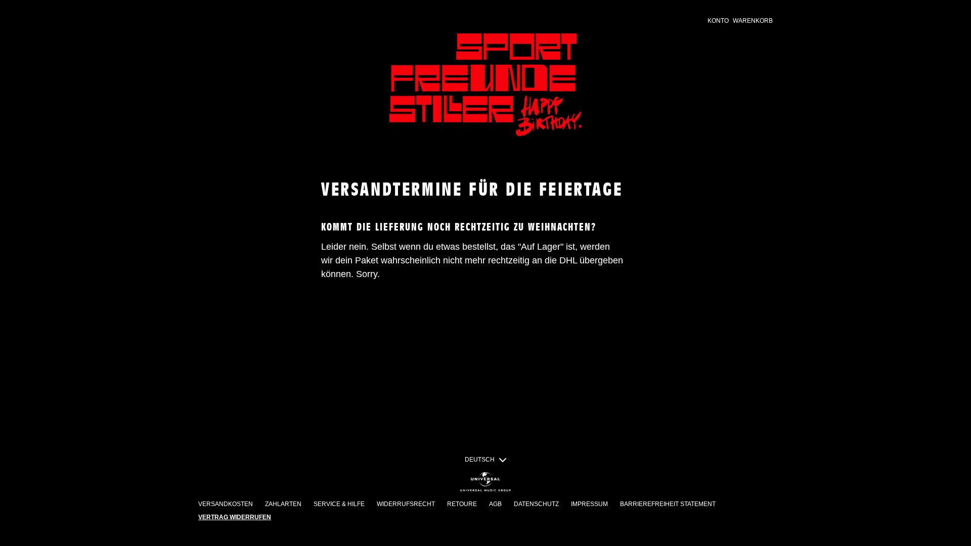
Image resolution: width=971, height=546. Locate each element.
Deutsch (480, 459)
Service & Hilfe (339, 504)
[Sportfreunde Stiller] (485, 84)
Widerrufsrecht (406, 504)
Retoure (462, 504)
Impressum (589, 504)
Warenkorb (753, 20)
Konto (718, 20)
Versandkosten (225, 504)
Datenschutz (536, 504)
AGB (495, 504)
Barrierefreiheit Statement (668, 504)
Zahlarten (283, 504)
